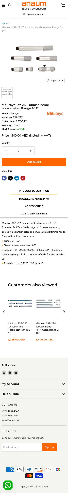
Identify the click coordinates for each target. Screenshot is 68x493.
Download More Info (34, 198)
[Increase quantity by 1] (30, 150)
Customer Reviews (34, 213)
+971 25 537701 (10, 415)
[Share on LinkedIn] (16, 178)
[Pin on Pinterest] (22, 178)
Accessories (34, 206)
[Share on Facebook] (4, 178)
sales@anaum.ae (10, 420)
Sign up (49, 447)
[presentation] (4, 312)
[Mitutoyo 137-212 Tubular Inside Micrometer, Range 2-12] (7, 92)
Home (5, 23)
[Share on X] (10, 178)
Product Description (34, 190)
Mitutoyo (13, 113)
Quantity (6, 142)
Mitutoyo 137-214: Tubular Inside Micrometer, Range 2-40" (48, 328)
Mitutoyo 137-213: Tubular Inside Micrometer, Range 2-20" (19, 328)
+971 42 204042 (10, 411)
